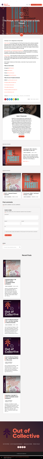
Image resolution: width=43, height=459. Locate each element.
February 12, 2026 (8, 401)
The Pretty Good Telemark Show (7, 261)
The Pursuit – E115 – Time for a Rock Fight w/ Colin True (30, 149)
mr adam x (22, 95)
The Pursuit (14, 1)
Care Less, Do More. (21, 1)
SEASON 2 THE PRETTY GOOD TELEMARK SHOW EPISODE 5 (11, 397)
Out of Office (6, 443)
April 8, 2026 (15, 286)
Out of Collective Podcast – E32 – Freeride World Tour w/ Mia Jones (12, 358)
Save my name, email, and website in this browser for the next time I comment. (21, 231)
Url (5, 226)
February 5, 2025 (35, 196)
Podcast (6, 33)
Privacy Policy (36, 443)
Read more (26, 161)
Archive (21, 136)
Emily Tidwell (16, 95)
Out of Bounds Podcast (5, 1)
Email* (23, 221)
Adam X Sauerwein (18, 25)
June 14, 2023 (34, 152)
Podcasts (16, 33)
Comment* (7, 214)
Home (3, 33)
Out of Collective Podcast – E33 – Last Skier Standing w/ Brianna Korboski (12, 321)
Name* (6, 221)
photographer (27, 95)
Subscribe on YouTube (36, 4)
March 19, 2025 (15, 196)
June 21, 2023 (26, 25)
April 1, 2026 (15, 324)
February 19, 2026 (8, 363)
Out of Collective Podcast (7, 301)
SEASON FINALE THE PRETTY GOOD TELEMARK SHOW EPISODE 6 (16, 456)
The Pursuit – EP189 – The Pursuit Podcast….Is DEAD (31, 194)
